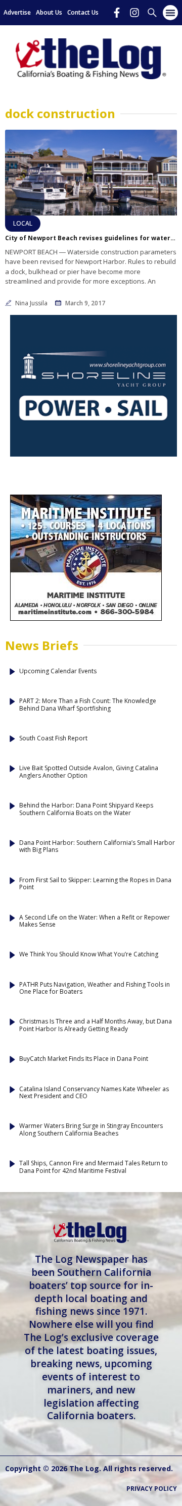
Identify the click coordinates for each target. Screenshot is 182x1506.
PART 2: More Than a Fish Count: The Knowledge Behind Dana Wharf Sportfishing (87, 704)
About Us (49, 12)
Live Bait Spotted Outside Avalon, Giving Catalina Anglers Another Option (88, 772)
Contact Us (83, 12)
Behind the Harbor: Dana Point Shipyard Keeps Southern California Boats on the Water (86, 809)
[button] (170, 12)
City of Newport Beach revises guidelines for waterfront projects (91, 238)
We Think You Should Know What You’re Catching (88, 954)
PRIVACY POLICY (151, 1488)
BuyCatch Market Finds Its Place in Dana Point (83, 1058)
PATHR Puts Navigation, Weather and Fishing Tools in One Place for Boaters (94, 988)
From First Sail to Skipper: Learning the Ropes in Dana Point (95, 884)
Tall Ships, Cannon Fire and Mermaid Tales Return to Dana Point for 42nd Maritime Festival (93, 1167)
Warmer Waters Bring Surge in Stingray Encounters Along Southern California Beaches (91, 1129)
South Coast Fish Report (53, 738)
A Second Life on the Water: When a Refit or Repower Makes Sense (94, 921)
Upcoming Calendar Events (58, 671)
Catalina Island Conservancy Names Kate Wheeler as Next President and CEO (94, 1093)
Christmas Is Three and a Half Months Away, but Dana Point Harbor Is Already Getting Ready (95, 1025)
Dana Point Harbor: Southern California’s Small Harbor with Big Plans (97, 846)
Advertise (17, 12)
